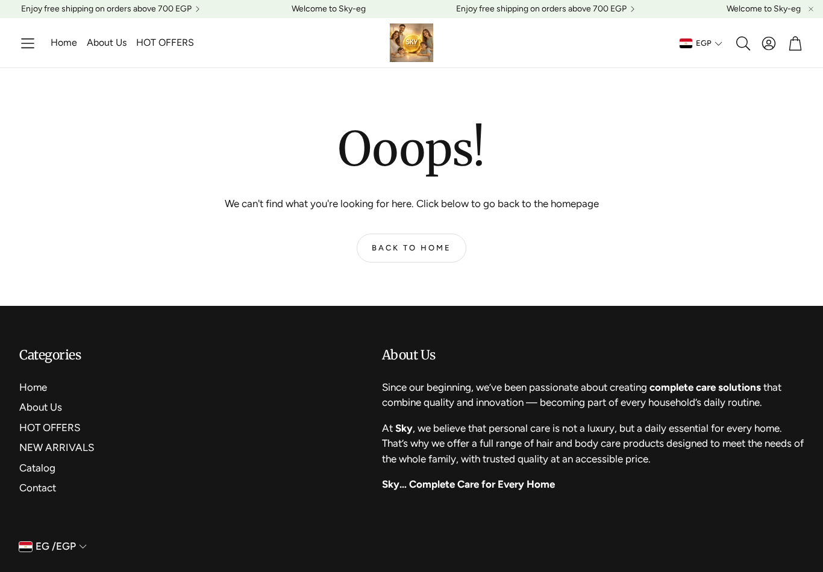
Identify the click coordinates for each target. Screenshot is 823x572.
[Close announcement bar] (811, 9)
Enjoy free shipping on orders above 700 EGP (106, 9)
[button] (27, 43)
